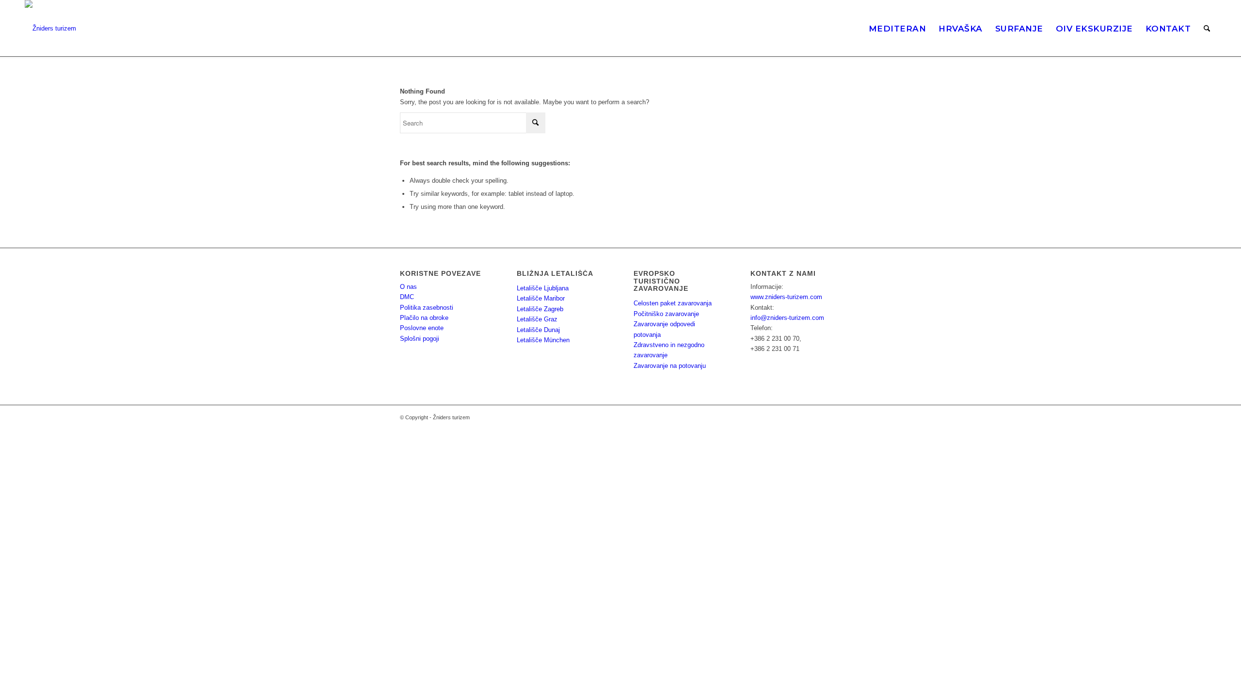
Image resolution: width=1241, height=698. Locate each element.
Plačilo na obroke (424, 317)
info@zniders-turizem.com (787, 317)
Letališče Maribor (541, 298)
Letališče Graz (537, 319)
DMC (407, 297)
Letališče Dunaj (538, 329)
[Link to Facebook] (819, 417)
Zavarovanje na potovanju (670, 365)
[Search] (1206, 28)
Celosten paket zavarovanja (673, 303)
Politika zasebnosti (426, 307)
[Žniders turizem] (50, 28)
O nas (408, 286)
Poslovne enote (422, 328)
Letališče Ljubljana (543, 288)
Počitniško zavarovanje (666, 313)
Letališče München (543, 340)
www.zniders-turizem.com (786, 297)
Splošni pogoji (419, 338)
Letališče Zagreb (540, 309)
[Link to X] (834, 417)
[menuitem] (897, 28)
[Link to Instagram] (804, 417)
